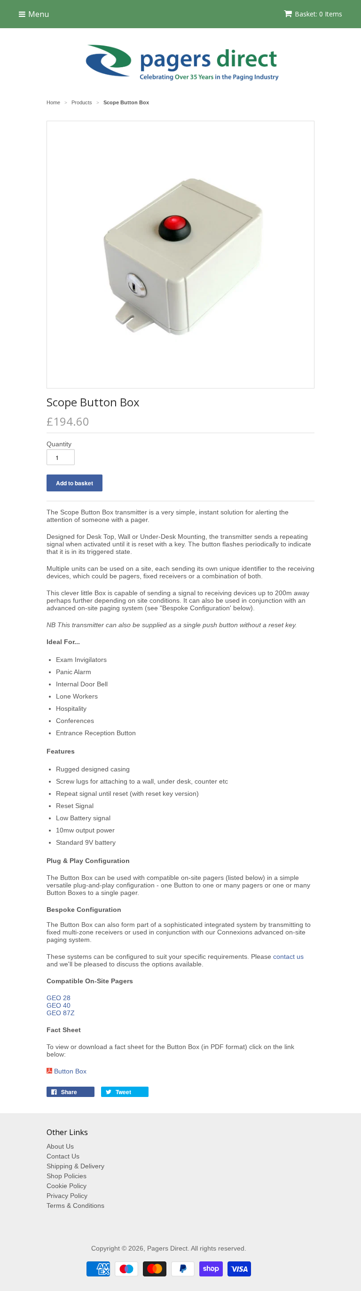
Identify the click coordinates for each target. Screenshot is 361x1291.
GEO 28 (59, 998)
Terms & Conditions (75, 1205)
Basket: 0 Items (318, 13)
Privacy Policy (67, 1195)
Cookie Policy (66, 1186)
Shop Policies (66, 1176)
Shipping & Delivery (75, 1166)
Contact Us (63, 1156)
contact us (288, 956)
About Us (60, 1146)
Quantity (59, 444)
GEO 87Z (61, 1013)
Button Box (70, 1071)
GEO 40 (59, 1005)
